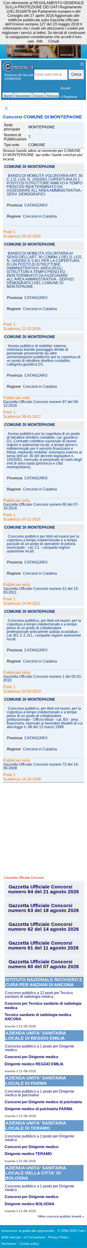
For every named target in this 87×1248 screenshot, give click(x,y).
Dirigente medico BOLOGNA (30, 1204)
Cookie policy (29, 1243)
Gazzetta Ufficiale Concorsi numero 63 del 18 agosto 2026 (43, 908)
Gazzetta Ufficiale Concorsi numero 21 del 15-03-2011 (41, 590)
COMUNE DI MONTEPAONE (29, 167)
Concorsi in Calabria (40, 216)
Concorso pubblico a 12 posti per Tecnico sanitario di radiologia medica (39, 994)
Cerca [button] (76, 74)
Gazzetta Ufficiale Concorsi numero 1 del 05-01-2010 (42, 678)
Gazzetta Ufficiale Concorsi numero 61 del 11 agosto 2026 (43, 945)
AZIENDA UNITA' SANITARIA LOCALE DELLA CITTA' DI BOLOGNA (35, 1172)
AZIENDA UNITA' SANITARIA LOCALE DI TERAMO (35, 1126)
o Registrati (69, 97)
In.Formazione (34, 1237)
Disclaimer (8, 1243)
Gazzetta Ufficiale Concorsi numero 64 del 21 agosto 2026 (43, 889)
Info (40, 41)
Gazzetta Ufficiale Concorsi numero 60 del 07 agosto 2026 (43, 964)
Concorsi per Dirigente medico (31, 1057)
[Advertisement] (43, 828)
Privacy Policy (58, 1237)
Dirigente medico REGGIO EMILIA (34, 1064)
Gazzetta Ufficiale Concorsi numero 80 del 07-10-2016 (41, 506)
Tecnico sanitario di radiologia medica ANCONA (38, 1017)
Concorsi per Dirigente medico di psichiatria (43, 1102)
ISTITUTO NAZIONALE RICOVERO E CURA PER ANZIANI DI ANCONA (43, 982)
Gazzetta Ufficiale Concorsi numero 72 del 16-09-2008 (41, 766)
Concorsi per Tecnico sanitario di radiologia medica (43, 1005)
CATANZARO (35, 205)
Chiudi (53, 41)
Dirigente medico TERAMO (28, 1154)
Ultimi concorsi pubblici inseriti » (61, 1216)
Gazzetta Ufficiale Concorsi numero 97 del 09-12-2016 (41, 403)
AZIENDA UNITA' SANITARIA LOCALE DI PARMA (35, 1080)
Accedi (65, 88)
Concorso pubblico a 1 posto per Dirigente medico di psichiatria (39, 1093)
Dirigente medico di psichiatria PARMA (39, 1109)
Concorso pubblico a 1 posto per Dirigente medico (39, 1048)
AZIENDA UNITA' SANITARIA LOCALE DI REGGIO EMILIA (35, 1036)
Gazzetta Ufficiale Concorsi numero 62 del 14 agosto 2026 (43, 926)
